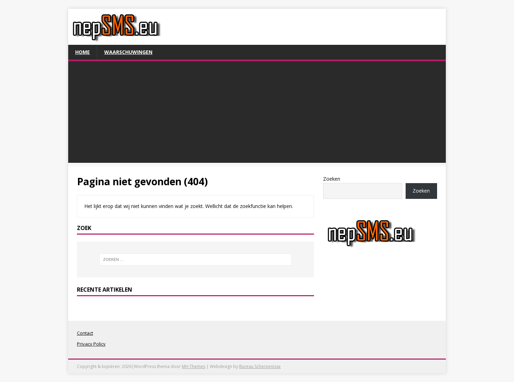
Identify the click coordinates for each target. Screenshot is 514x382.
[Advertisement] (257, 114)
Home (82, 52)
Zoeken (331, 178)
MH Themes (193, 366)
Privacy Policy (91, 344)
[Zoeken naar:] (195, 259)
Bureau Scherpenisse (260, 366)
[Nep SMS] (116, 40)
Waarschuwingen (128, 52)
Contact (85, 333)
